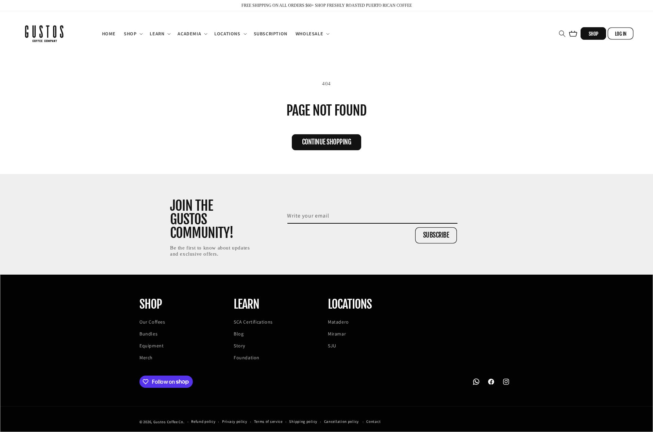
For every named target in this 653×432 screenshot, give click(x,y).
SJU (332, 346)
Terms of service (268, 421)
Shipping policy (303, 421)
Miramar (337, 334)
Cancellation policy (341, 421)
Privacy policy (234, 421)
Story (239, 346)
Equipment (151, 346)
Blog (239, 334)
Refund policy (203, 421)
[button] (133, 34)
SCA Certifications (253, 322)
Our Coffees (152, 322)
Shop (593, 34)
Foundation (246, 358)
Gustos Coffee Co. (169, 421)
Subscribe (436, 235)
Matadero (338, 322)
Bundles (148, 334)
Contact (373, 421)
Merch (146, 358)
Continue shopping (326, 142)
